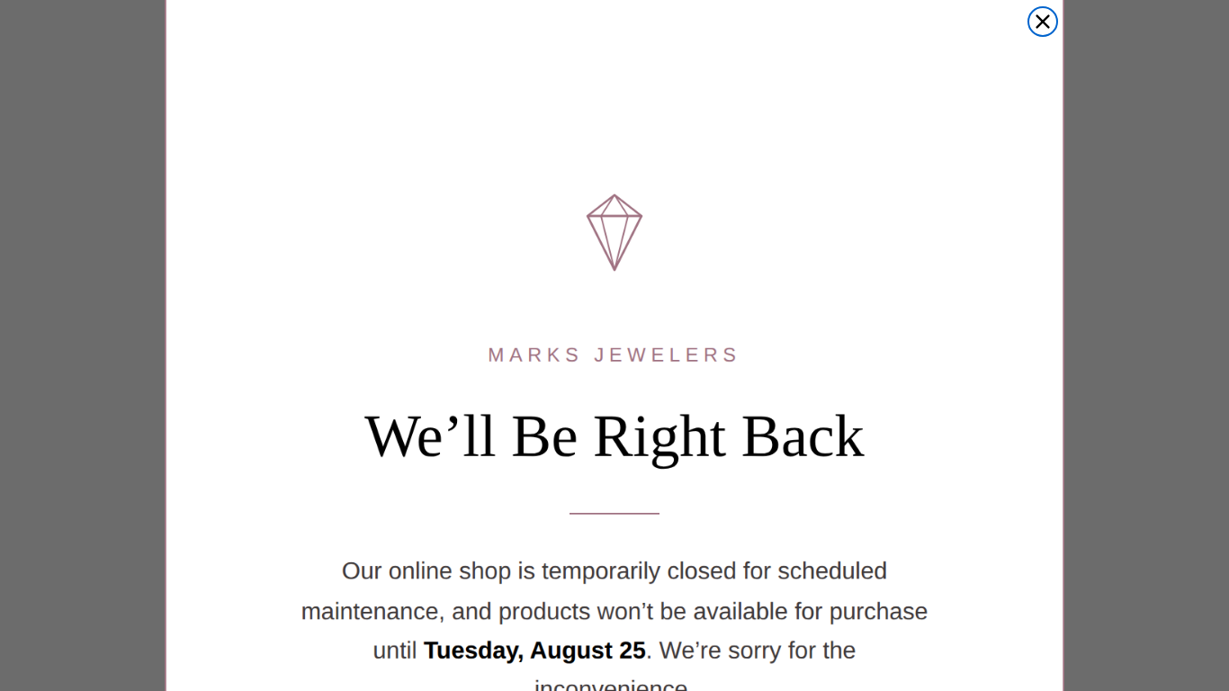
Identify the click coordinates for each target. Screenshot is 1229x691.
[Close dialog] (1042, 21)
